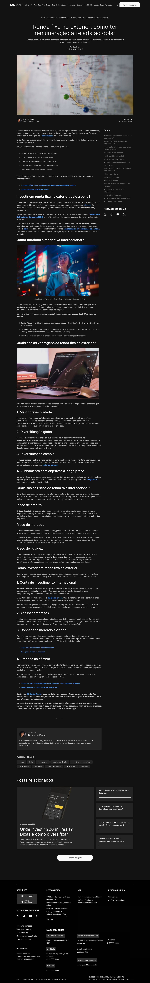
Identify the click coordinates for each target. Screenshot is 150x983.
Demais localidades (84, 949)
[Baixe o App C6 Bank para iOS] (27, 901)
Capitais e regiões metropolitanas (90, 940)
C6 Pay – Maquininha (116, 900)
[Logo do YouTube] (117, 215)
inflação (87, 205)
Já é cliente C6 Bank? (55, 936)
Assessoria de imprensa (87, 960)
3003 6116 (81, 944)
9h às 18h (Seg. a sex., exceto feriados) (57, 955)
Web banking (113, 897)
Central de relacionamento (88, 936)
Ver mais (49, 919)
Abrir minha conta (130, 5)
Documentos (22, 933)
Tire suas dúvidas (24, 939)
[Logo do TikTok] (111, 215)
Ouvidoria (51, 949)
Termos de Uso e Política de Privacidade (36, 979)
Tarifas (19, 979)
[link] (55, 818)
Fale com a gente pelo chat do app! (58, 941)
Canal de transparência (27, 936)
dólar (26, 229)
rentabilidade (47, 136)
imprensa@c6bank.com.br (87, 965)
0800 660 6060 (52, 959)
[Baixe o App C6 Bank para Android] (27, 896)
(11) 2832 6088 (113, 943)
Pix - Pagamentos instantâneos (89, 897)
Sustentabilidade (23, 953)
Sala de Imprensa (24, 929)
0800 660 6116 (82, 952)
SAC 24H (50, 966)
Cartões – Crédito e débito (56, 908)
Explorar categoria (75, 858)
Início (43, 18)
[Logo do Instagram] (105, 215)
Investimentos (52, 18)
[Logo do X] (124, 215)
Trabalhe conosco (24, 926)
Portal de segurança (59, 979)
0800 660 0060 (52, 970)
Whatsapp (111, 940)
